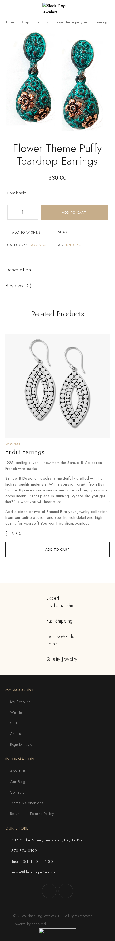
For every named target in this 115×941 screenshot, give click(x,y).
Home (10, 22)
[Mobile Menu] (10, 8)
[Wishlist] (12, 341)
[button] (57, 549)
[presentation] (57, 493)
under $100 (76, 245)
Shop (25, 22)
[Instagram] (65, 891)
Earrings (42, 22)
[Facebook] (49, 891)
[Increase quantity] (34, 212)
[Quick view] (12, 349)
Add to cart (74, 212)
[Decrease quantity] (12, 212)
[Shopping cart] (107, 8)
